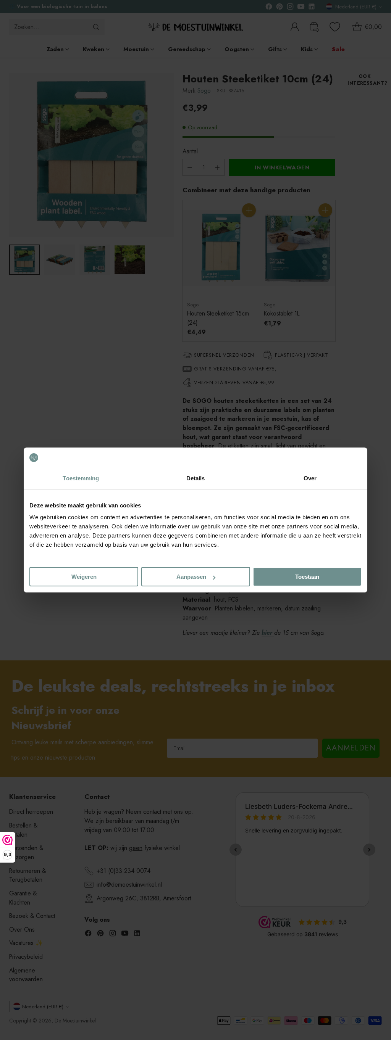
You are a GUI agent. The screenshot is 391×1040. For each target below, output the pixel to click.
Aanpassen (191, 576)
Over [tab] (310, 478)
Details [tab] (195, 478)
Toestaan (307, 576)
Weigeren (84, 576)
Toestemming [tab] (81, 478)
